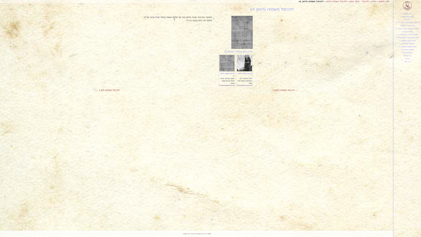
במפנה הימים (408, 32)
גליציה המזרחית (408, 17)
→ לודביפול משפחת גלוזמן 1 (285, 90)
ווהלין (408, 20)
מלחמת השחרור (408, 44)
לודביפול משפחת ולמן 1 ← (108, 90)
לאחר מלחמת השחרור (408, 47)
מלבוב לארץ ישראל (408, 26)
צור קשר (407, 62)
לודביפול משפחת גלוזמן (336, 1)
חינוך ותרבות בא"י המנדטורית (408, 38)
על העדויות (407, 56)
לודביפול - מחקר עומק (359, 1)
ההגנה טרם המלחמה (408, 41)
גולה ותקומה (407, 14)
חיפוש (407, 59)
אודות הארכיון (407, 53)
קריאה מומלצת (408, 50)
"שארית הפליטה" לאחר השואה (408, 29)
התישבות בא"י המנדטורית (408, 35)
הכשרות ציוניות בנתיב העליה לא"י (408, 23)
